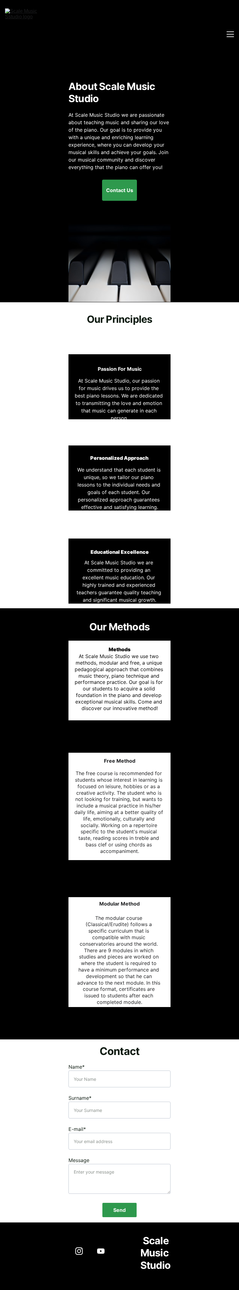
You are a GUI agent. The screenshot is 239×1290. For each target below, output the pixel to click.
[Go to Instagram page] (82, 1251)
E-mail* (77, 1129)
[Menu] (230, 34)
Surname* (79, 1098)
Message (78, 1160)
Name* (76, 1067)
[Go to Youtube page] (101, 1251)
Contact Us (119, 190)
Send (119, 1210)
